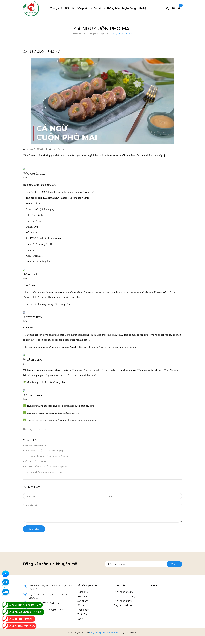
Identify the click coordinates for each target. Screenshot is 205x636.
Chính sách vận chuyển (125, 596)
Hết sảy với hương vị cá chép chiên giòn (44, 472)
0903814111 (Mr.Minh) (49, 603)
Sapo (134, 632)
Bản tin (81, 605)
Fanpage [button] (155, 585)
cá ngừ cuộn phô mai (36, 429)
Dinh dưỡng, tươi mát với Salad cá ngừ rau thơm (48, 456)
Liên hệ (81, 618)
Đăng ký (174, 564)
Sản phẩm (82, 600)
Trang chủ (82, 592)
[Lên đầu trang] (170, 629)
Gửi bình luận (34, 529)
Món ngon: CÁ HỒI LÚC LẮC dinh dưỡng (44, 450)
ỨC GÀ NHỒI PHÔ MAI (35, 461)
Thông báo (83, 609)
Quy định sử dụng (123, 605)
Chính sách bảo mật (124, 592)
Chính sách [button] (120, 585)
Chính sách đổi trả (123, 600)
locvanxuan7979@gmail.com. (47, 609)
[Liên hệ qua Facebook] (5, 573)
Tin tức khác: (30, 440)
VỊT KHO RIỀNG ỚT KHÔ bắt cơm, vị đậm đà (46, 466)
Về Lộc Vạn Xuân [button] (87, 585)
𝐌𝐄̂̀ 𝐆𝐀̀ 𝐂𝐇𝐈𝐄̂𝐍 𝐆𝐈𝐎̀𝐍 (35, 445)
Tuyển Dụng (83, 614)
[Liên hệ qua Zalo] (5, 592)
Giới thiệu (82, 596)
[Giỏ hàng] (180, 8)
